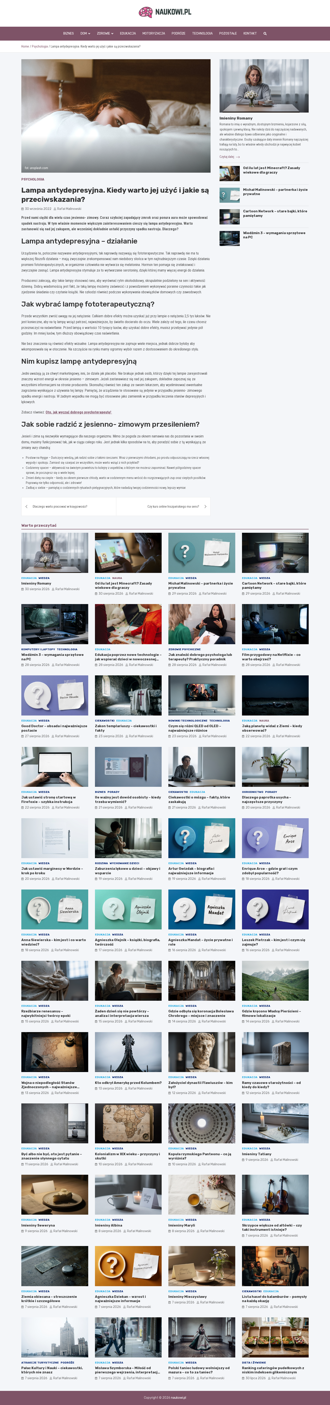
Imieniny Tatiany (256, 1154)
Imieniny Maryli (181, 1225)
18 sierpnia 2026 (258, 879)
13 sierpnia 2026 (37, 1093)
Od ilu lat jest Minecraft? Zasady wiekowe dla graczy (271, 170)
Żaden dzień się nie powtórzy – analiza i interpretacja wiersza (122, 1013)
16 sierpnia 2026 (184, 950)
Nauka (117, 578)
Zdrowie (103, 33)
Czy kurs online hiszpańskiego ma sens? (173, 506)
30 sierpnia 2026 (37, 589)
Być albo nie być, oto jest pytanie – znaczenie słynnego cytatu (51, 1156)
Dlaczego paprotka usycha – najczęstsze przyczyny (266, 799)
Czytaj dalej (227, 157)
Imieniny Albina (108, 1225)
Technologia (202, 33)
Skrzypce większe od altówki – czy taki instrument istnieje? (272, 1227)
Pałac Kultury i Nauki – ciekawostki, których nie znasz (52, 1370)
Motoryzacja (154, 33)
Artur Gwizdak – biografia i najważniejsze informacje (191, 871)
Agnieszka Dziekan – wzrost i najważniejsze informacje (120, 1299)
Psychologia (32, 179)
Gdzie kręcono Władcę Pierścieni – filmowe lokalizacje (271, 1013)
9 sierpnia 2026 (257, 1160)
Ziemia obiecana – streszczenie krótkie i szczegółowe (49, 1299)
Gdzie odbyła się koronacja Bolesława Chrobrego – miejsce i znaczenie (201, 1013)
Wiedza (44, 578)
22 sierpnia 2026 (258, 736)
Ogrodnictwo (252, 792)
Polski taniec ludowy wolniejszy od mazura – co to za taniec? (199, 1370)
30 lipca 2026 (256, 1378)
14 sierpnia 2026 (184, 1021)
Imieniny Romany (236, 118)
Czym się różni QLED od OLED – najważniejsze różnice (194, 728)
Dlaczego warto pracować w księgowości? (60, 506)
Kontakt (250, 33)
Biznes (68, 33)
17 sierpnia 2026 (110, 950)
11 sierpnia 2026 (36, 1164)
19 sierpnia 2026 (111, 879)
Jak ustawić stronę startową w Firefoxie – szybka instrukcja (48, 799)
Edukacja (128, 33)
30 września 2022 (38, 209)
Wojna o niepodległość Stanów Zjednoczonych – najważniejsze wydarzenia (49, 1087)
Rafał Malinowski (69, 209)
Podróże (178, 33)
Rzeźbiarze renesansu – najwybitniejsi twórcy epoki (45, 1013)
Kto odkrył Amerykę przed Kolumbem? (128, 1083)
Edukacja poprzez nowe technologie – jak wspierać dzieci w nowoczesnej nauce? (128, 659)
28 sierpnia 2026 (37, 665)
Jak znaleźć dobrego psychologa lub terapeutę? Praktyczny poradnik (200, 657)
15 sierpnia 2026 (37, 1021)
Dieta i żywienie (254, 1362)
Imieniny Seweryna (38, 1225)
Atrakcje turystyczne (40, 1362)
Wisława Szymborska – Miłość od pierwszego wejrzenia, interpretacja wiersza (127, 1372)
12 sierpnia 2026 (184, 1093)
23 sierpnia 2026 (111, 736)
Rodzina (101, 863)
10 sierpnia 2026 (111, 1164)
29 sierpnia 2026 (184, 594)
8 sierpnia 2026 (110, 1231)
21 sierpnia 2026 (111, 807)
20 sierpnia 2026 (258, 807)
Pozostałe (228, 33)
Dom (84, 33)
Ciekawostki (104, 720)
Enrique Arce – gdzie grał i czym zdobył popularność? (269, 871)
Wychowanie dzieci (124, 863)
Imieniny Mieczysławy (187, 1297)
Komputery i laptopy (38, 649)
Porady (113, 792)
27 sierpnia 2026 (37, 736)
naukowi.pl (178, 1398)
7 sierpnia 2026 (257, 1236)
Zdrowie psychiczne (184, 649)
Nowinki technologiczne (187, 720)
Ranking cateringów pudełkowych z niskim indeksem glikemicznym (273, 1370)
